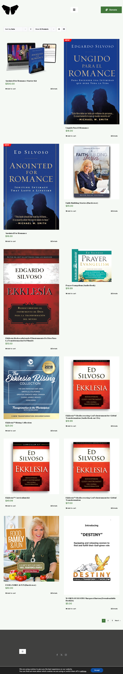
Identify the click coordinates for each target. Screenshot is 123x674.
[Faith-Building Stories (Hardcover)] (91, 171)
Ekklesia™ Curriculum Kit (17, 498)
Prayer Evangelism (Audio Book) (80, 285)
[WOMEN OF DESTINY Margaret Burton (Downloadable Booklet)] (91, 555)
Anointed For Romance (16, 233)
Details (54, 89)
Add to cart (11, 89)
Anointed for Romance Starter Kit (21, 81)
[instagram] (66, 655)
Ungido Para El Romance (77, 128)
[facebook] (57, 655)
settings (83, 671)
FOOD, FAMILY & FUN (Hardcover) (20, 585)
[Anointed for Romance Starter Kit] (31, 58)
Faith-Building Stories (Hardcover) (82, 203)
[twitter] (61, 655)
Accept (97, 670)
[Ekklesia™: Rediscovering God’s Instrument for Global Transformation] (91, 466)
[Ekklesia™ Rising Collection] (31, 387)
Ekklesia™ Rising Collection (18, 423)
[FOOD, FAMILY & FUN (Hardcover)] (31, 549)
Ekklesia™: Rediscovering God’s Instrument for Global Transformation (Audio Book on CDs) (91, 417)
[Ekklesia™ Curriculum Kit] (31, 466)
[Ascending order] (30, 29)
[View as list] (64, 29)
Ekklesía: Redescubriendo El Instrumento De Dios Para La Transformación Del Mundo (30, 339)
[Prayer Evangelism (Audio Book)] (91, 265)
